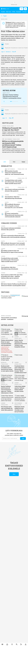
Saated (7, 202)
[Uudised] (7, 644)
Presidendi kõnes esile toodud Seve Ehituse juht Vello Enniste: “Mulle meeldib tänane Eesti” (14, 181)
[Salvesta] (26, 169)
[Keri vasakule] (4, 101)
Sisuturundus (8, 139)
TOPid (13, 11)
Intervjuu (3, 362)
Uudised (4, 126)
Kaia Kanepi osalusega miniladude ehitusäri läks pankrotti (7, 408)
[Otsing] (16, 644)
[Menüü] (2, 644)
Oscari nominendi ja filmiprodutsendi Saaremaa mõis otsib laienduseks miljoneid (14, 215)
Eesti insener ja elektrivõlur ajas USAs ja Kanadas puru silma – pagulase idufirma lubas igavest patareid (11, 276)
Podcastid (18, 11)
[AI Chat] (21, 644)
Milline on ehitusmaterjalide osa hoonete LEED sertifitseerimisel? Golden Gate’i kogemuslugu (13, 144)
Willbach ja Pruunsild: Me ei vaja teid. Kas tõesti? (11, 129)
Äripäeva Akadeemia (6, 315)
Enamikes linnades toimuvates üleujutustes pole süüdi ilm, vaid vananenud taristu (14, 172)
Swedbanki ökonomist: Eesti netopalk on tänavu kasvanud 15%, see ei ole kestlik (14, 206)
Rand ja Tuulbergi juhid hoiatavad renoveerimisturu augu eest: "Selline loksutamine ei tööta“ (7, 390)
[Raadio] (12, 644)
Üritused (24, 11)
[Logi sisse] (25, 644)
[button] (11, 438)
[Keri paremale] (24, 101)
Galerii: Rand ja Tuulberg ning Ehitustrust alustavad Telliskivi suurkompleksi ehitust (12, 96)
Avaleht (3, 11)
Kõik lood (8, 11)
